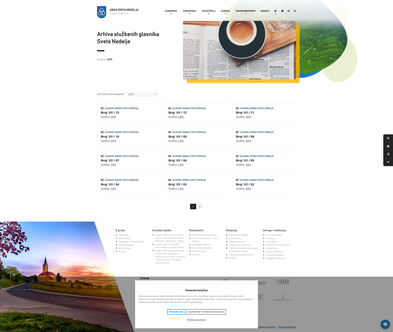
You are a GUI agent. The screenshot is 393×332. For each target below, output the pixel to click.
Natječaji (231, 230)
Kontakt (122, 251)
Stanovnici (171, 11)
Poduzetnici (189, 11)
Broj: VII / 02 (245, 184)
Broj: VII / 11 (245, 112)
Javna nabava (235, 238)
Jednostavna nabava (238, 234)
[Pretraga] (295, 11)
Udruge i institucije (274, 230)
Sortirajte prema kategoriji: (111, 94)
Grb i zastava (125, 248)
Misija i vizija (124, 238)
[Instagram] (288, 11)
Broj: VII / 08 (245, 136)
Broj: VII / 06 (177, 160)
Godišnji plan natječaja (239, 244)
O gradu (225, 11)
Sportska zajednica (275, 254)
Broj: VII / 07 (110, 160)
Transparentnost (246, 11)
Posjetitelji (208, 11)
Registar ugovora (237, 241)
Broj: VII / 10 (110, 136)
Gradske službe (161, 230)
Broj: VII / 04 (110, 184)
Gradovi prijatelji (126, 244)
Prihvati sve (176, 311)
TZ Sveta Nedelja (274, 234)
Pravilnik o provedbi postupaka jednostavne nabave (243, 250)
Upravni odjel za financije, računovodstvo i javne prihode (169, 246)
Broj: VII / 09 (177, 136)
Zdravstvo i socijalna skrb (278, 244)
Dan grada (123, 234)
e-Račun (233, 257)
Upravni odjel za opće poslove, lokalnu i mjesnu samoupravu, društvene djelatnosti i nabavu (169, 237)
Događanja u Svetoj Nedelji (131, 241)
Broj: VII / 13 (110, 112)
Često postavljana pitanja (241, 254)
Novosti (265, 11)
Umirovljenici (272, 241)
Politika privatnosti (196, 319)
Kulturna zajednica (274, 251)
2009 (113, 117)
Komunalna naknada (201, 247)
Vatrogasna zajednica (276, 258)
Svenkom (270, 238)
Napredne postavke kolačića (206, 311)
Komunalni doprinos (201, 244)
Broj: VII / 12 (177, 112)
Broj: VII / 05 (245, 160)
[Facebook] (282, 11)
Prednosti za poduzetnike (204, 234)
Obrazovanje (272, 248)
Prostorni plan (199, 251)
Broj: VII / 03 (177, 184)
